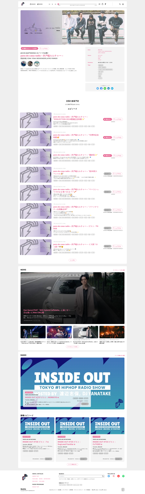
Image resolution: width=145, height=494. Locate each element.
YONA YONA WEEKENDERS (105, 69)
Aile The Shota (62, 484)
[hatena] (112, 88)
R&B (99, 58)
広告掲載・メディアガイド (63, 489)
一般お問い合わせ (94, 489)
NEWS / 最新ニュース (25, 339)
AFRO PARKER (102, 67)
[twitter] (97, 88)
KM (81, 484)
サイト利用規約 (87, 489)
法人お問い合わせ (103, 489)
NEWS (41, 479)
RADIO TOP (35, 487)
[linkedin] (108, 88)
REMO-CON (69, 484)
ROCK (99, 57)
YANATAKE (75, 398)
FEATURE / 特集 (36, 320)
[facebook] (101, 88)
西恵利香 (101, 65)
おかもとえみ (76, 484)
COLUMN (41, 481)
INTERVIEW (47, 479)
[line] (105, 88)
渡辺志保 (81, 398)
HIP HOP (100, 55)
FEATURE (35, 479)
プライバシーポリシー (78, 489)
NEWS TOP (35, 476)
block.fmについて (53, 489)
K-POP (99, 60)
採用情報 (71, 489)
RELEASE (35, 481)
